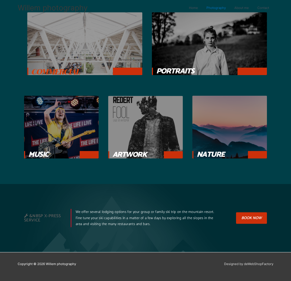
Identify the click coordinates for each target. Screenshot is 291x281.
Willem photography (53, 7)
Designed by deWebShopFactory (248, 264)
